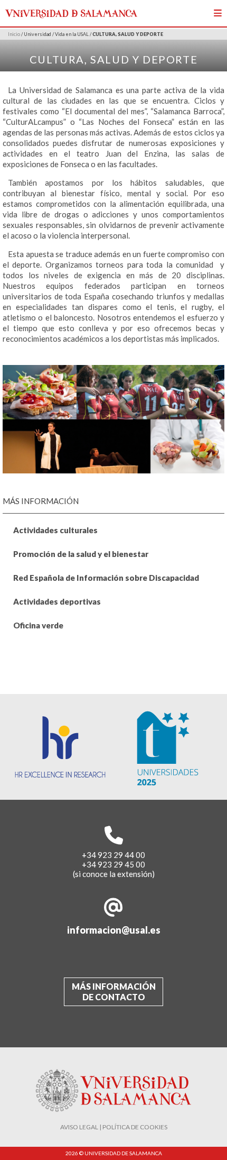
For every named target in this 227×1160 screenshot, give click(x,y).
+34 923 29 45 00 (113, 864)
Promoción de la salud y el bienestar (80, 554)
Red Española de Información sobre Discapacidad (106, 577)
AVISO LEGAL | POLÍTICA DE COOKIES (113, 1127)
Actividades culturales (55, 530)
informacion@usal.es (113, 930)
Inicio (14, 34)
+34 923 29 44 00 (113, 855)
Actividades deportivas (57, 601)
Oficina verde (38, 625)
